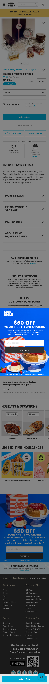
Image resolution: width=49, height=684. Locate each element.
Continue (24, 350)
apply (35, 374)
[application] (41, 676)
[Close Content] (45, 311)
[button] (24, 342)
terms (42, 374)
